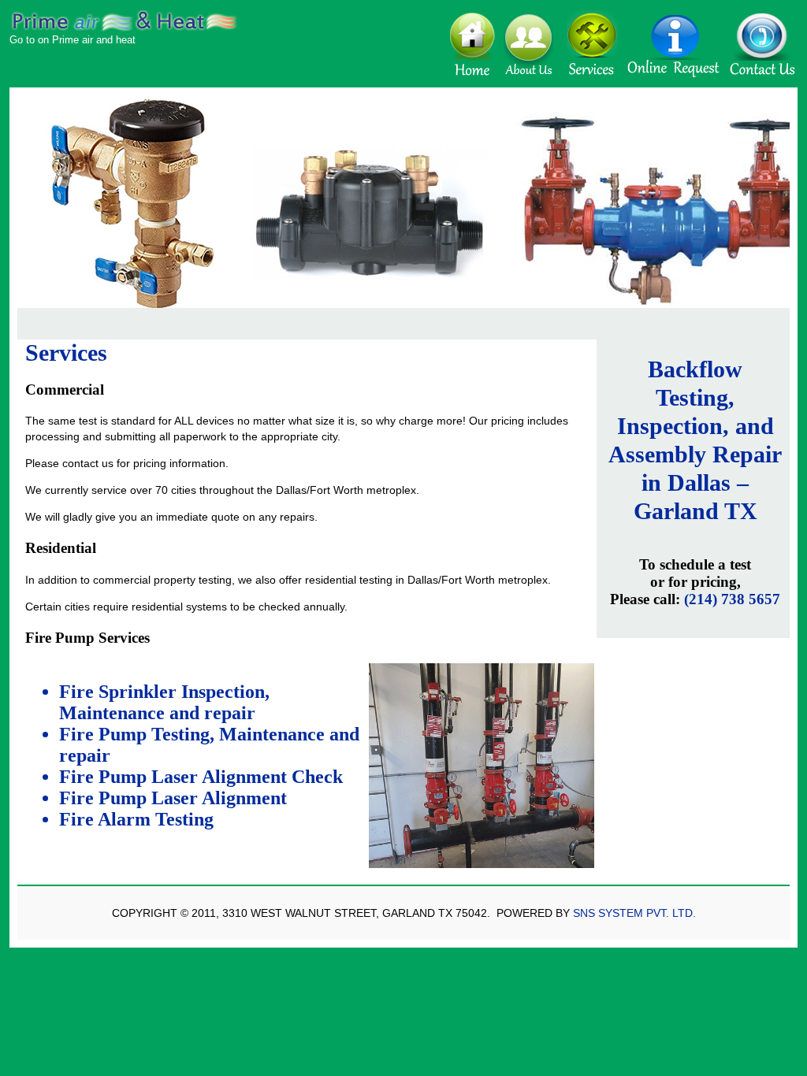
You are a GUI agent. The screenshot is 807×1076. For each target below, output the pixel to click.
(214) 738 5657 (732, 599)
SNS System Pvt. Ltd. (634, 913)
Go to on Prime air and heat (72, 40)
